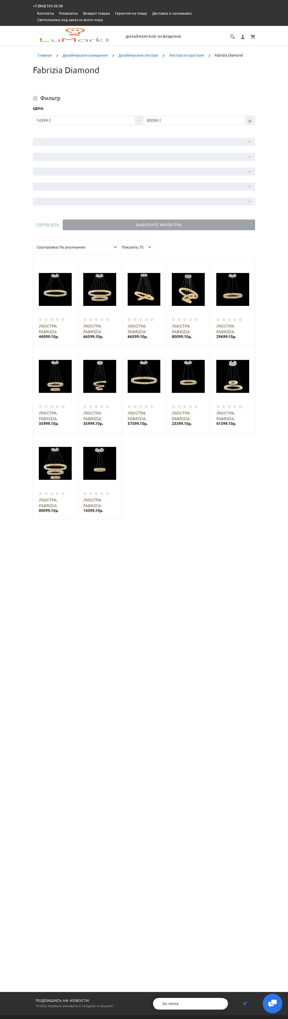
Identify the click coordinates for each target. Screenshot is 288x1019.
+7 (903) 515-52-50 (48, 6)
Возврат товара (96, 13)
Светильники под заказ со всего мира (70, 20)
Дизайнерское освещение (153, 36)
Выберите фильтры (159, 225)
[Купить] (59, 285)
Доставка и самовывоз (172, 13)
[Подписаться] (245, 1004)
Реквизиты (68, 13)
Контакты (45, 13)
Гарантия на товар (131, 13)
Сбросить (47, 225)
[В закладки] (70, 264)
